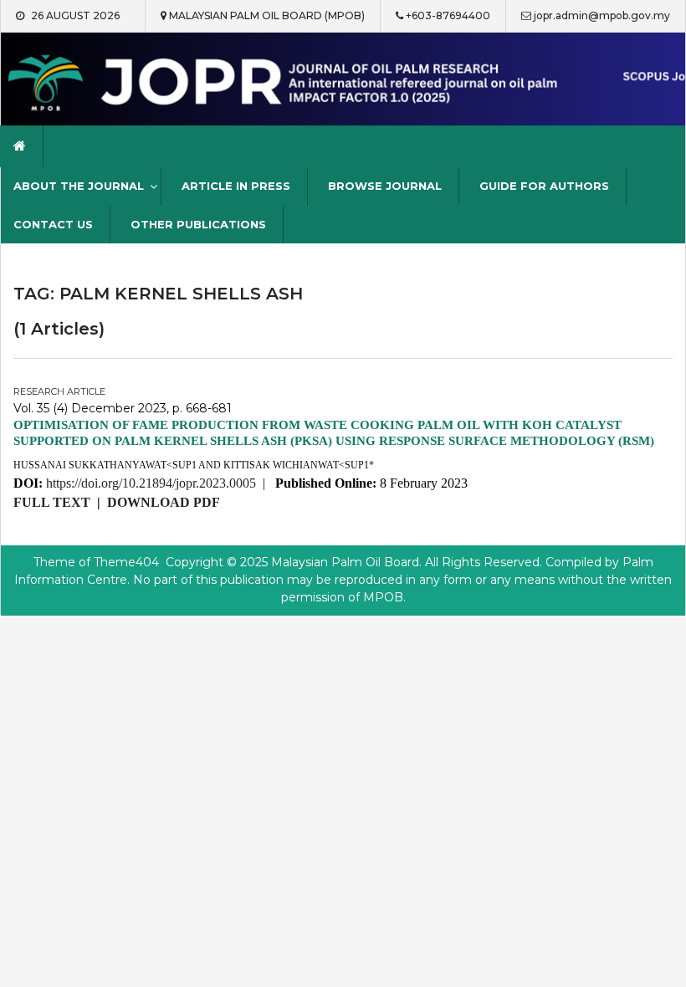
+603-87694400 (448, 15)
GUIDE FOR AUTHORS (544, 185)
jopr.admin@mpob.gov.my (602, 15)
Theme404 (126, 562)
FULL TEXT (51, 502)
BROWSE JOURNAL (385, 185)
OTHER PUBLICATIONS (198, 224)
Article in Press (236, 185)
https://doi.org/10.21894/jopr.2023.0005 (151, 483)
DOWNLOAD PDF (163, 502)
